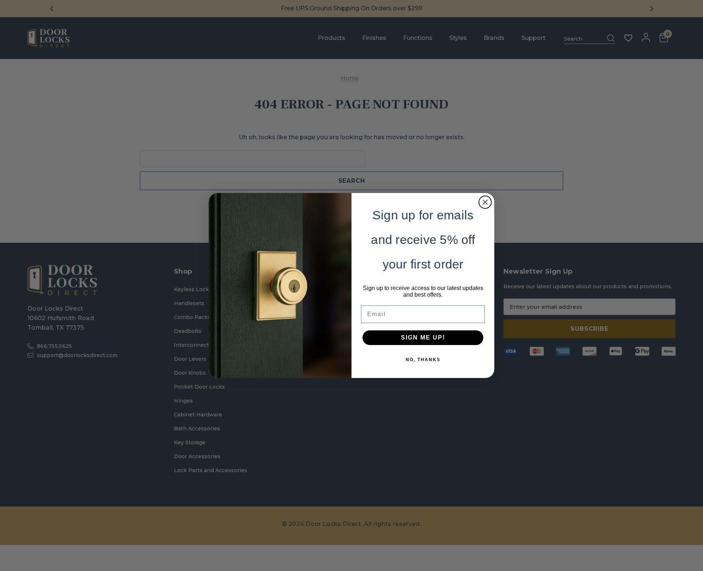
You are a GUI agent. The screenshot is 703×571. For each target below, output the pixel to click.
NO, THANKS (423, 359)
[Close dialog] (485, 202)
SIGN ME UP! (423, 337)
